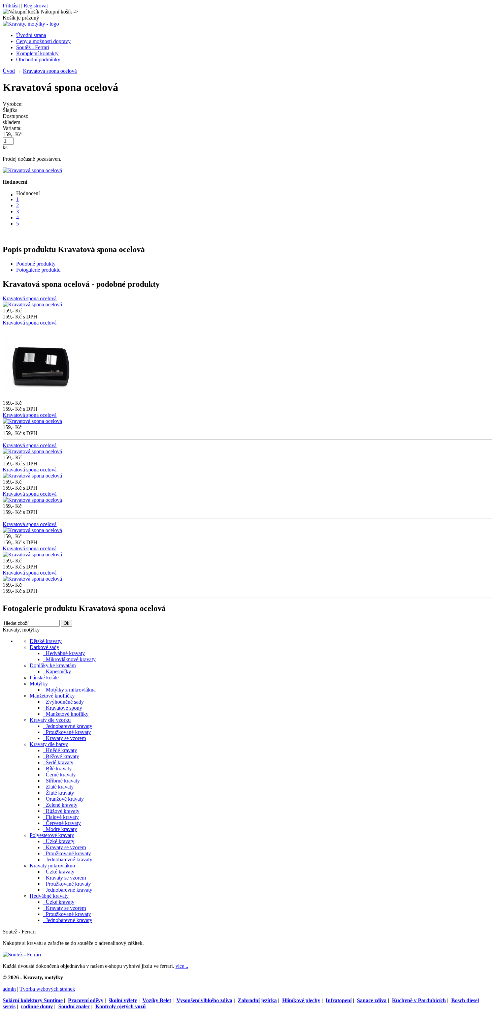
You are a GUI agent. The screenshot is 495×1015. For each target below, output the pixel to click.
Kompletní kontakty (37, 53)
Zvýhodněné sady (63, 702)
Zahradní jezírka (257, 1000)
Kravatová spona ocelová (50, 71)
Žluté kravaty (58, 793)
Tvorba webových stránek (47, 989)
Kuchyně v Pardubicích (419, 1000)
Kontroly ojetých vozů (120, 1006)
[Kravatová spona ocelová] (32, 170)
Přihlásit (11, 5)
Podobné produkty (36, 264)
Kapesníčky (57, 671)
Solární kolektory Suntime (33, 1000)
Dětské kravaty (46, 641)
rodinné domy (37, 1006)
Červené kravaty (62, 823)
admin (9, 989)
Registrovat (36, 5)
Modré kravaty (60, 829)
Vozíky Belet (156, 1000)
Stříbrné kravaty (61, 780)
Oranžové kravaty (63, 799)
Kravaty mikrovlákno (52, 865)
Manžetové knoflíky (66, 714)
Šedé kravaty (58, 762)
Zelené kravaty (60, 805)
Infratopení (339, 1000)
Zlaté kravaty (58, 787)
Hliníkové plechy (301, 1000)
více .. (181, 966)
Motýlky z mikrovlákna (69, 690)
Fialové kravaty (61, 817)
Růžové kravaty (61, 811)
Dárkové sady (44, 647)
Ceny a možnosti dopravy (43, 41)
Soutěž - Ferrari (32, 47)
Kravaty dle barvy (49, 744)
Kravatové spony (62, 708)
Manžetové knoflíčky (52, 696)
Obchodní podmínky (38, 59)
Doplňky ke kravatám (53, 665)
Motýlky (39, 683)
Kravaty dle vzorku (50, 720)
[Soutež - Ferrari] (22, 954)
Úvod (9, 71)
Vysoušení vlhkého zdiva (204, 1000)
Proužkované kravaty (67, 732)
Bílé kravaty (57, 768)
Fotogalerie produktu (38, 270)
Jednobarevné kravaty (67, 726)
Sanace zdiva (372, 1000)
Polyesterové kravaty (52, 835)
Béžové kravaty (61, 756)
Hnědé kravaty (60, 750)
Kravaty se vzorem (64, 738)
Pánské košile (44, 677)
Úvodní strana (31, 35)
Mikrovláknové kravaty (69, 659)
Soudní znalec (74, 1006)
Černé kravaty (59, 774)
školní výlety (123, 1000)
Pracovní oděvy (85, 1000)
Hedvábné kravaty (64, 653)
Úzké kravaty (58, 841)
